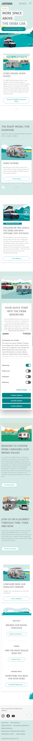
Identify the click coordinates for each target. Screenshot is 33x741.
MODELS (23, 3)
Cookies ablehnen (16, 406)
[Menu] (30, 3)
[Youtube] (13, 716)
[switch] (28, 371)
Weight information (7, 728)
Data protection (15, 722)
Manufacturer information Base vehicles (13, 731)
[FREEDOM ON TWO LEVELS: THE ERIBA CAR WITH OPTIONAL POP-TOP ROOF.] (16, 212)
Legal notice (5, 722)
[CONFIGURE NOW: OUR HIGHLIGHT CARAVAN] (16, 572)
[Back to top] (29, 715)
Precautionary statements (21, 725)
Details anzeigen (21, 389)
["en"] (6, 3)
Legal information (6, 725)
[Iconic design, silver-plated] (16, 62)
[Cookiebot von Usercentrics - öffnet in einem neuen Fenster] (23, 334)
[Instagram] (3, 716)
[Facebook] (8, 716)
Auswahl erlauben (16, 400)
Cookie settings (20, 734)
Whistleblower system (7, 734)
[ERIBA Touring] (16, 150)
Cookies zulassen (16, 395)
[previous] (3, 187)
